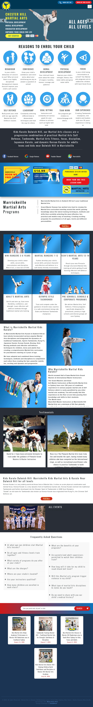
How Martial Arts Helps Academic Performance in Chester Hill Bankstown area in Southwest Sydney (19, 636)
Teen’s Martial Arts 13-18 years (75, 257)
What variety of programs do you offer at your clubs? (25, 561)
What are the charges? (17, 568)
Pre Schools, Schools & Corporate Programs (75, 298)
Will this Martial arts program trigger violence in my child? (69, 577)
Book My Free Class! (83, 2)
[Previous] (3, 20)
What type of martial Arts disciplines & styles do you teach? (69, 586)
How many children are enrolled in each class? (23, 586)
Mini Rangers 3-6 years (18, 255)
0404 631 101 (67, 2)
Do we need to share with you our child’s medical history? (67, 596)
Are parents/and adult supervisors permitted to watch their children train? (67, 557)
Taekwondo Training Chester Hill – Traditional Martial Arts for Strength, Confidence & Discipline (46, 636)
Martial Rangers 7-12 (46, 255)
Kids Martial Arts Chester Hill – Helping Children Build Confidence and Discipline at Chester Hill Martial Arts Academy (45, 669)
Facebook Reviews (13, 156)
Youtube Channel (56, 156)
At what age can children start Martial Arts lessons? (25, 546)
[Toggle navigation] (90, 6)
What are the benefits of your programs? (65, 546)
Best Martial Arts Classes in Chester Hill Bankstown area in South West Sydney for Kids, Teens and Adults (72, 636)
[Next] (90, 20)
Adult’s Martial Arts (17, 296)
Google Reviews (34, 156)
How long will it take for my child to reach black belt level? (68, 567)
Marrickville (76, 156)
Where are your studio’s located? (22, 574)
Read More (65, 226)
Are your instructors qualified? (21, 579)
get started (13, 35)
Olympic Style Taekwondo (46, 298)
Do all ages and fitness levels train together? (23, 554)
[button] (24, 546)
